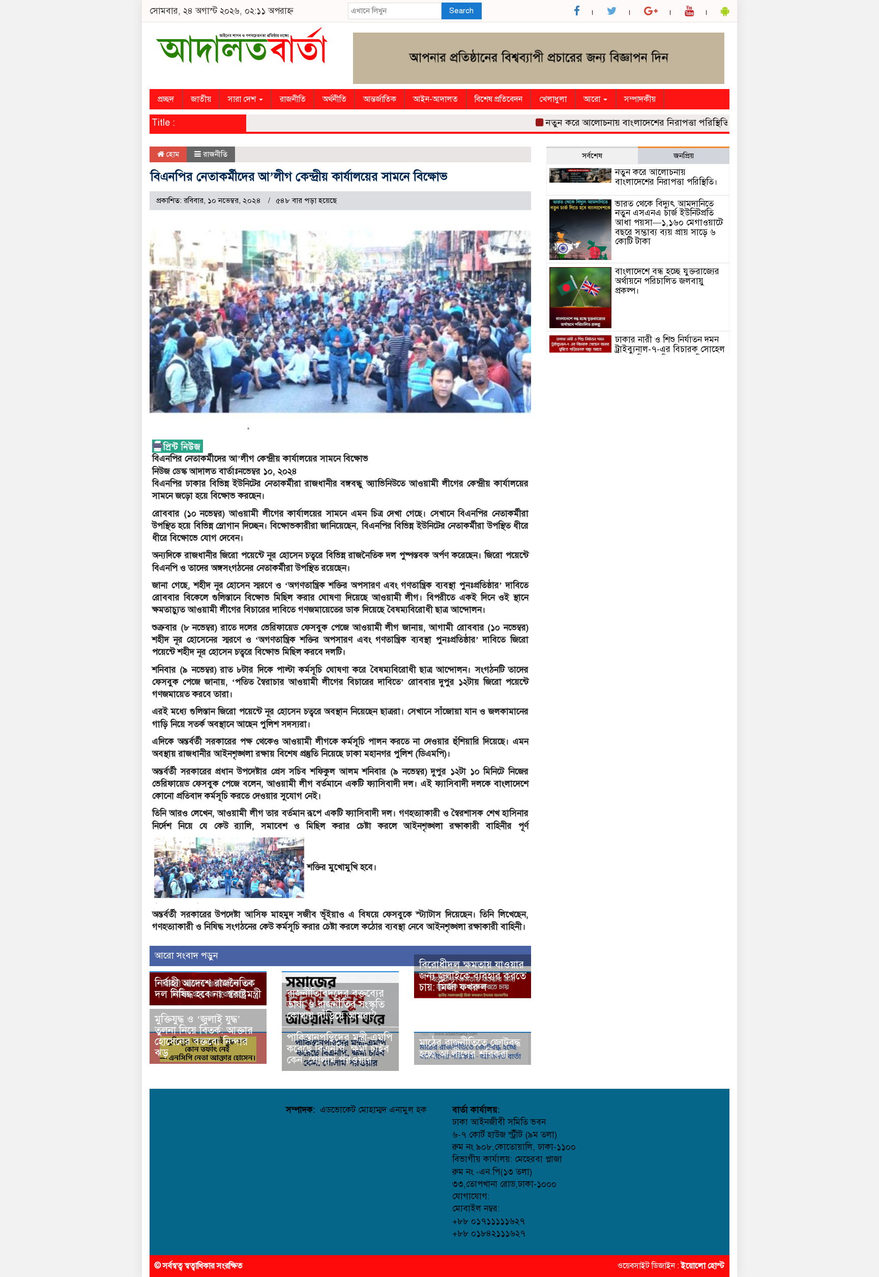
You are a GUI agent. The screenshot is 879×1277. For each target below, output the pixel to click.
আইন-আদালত (435, 99)
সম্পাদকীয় (640, 99)
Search (461, 10)
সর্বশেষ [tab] (592, 155)
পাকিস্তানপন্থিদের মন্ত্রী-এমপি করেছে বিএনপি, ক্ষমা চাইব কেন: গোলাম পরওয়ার (340, 1048)
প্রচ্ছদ (166, 99)
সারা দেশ (243, 99)
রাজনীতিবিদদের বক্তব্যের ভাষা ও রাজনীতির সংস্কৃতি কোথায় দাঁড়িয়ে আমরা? (336, 1004)
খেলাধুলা (553, 99)
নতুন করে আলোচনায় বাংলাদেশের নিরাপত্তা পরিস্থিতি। (617, 122)
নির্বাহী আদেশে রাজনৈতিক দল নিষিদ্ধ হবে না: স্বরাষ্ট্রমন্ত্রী (208, 989)
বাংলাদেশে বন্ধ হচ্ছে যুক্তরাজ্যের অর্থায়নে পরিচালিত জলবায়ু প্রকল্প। (667, 281)
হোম (171, 154)
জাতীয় (201, 99)
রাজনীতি (293, 99)
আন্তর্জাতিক (379, 99)
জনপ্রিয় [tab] (683, 155)
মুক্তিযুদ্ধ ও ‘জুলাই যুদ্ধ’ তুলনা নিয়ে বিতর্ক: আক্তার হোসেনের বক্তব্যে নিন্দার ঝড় (204, 1036)
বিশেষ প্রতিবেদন (498, 99)
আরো (592, 99)
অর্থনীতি (334, 99)
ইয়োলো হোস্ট (702, 1266)
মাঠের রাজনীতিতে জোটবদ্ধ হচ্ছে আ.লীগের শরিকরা (469, 1048)
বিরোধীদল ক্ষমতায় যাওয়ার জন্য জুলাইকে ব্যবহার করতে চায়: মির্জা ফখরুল (472, 976)
